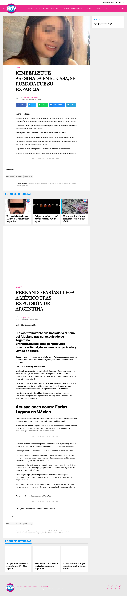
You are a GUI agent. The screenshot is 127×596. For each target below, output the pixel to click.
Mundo (30, 586)
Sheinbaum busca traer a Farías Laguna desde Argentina (52, 451)
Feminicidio (66, 183)
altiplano (30, 531)
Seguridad (35, 586)
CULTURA (96, 8)
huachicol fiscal (47, 533)
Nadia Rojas (26, 317)
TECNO (88, 8)
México (19, 185)
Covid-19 (45, 586)
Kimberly (74, 183)
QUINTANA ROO (42, 8)
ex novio (51, 183)
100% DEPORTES (77, 8)
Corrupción (60, 531)
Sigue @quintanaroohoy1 (103, 24)
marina (56, 533)
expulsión (67, 531)
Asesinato (30, 183)
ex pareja (58, 183)
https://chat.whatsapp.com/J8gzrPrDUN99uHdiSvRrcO (36, 509)
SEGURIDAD (64, 8)
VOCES (104, 8)
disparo (37, 183)
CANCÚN (54, 8)
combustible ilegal (48, 531)
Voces (40, 586)
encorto (44, 183)
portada (25, 185)
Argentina (37, 531)
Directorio (19, 586)
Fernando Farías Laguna (32, 533)
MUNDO (31, 8)
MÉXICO (23, 8)
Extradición (20, 533)
